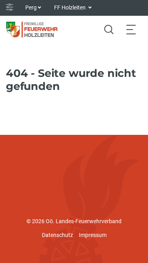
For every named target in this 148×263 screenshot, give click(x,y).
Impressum (93, 235)
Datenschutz (57, 235)
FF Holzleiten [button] (70, 7)
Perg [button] (31, 7)
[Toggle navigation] (131, 29)
